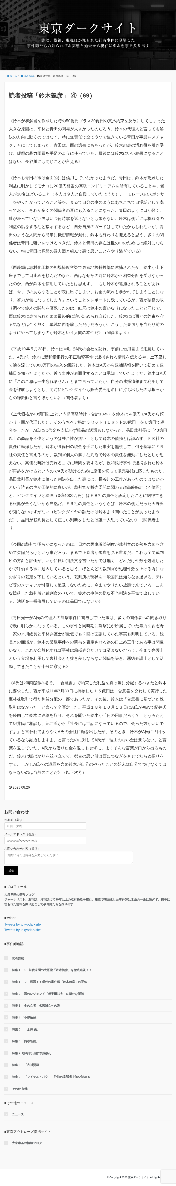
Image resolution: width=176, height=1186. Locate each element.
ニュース (18, 1114)
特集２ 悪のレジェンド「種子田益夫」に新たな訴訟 (48, 993)
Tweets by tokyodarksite (22, 924)
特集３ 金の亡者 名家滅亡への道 (36, 1005)
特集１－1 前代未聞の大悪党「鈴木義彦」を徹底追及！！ (52, 970)
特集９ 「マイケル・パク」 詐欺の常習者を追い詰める (51, 1076)
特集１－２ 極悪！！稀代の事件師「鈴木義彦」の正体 (49, 981)
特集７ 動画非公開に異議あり (32, 1053)
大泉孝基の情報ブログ (27, 1143)
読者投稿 (18, 958)
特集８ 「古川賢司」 (27, 1065)
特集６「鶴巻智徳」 (25, 1041)
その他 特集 (20, 1088)
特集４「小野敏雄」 (25, 1017)
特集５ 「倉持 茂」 (26, 1029)
